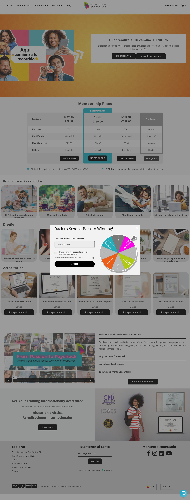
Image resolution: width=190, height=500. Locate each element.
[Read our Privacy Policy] (93, 257)
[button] (183, 493)
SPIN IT (74, 264)
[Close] (137, 228)
